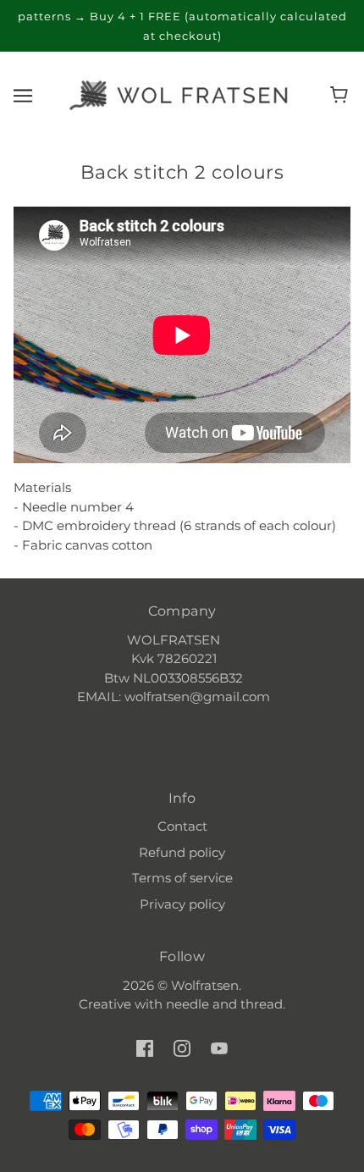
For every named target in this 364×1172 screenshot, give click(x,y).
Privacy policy (182, 904)
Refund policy (182, 852)
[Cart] (341, 95)
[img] (144, 1048)
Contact (182, 826)
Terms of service (182, 878)
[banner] (178, 94)
